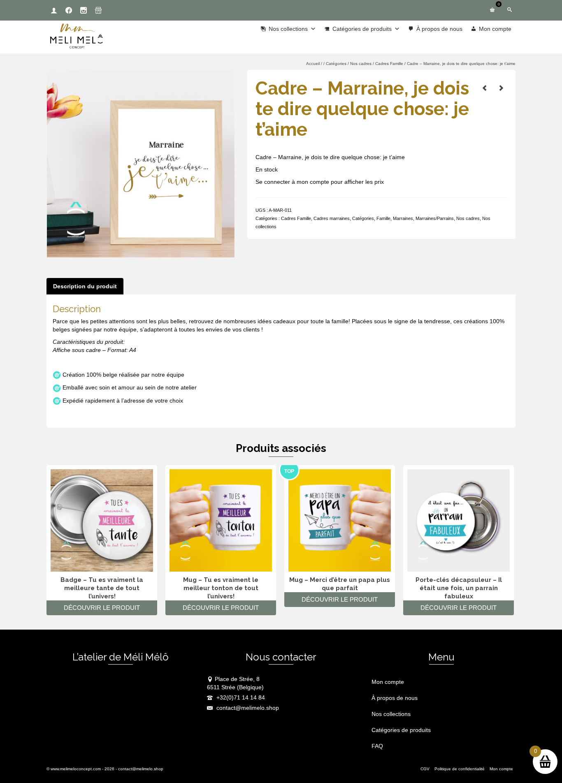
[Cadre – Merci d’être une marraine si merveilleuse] (484, 88)
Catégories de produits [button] (362, 28)
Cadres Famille (296, 218)
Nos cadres (468, 218)
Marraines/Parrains (435, 218)
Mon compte (495, 28)
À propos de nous (439, 28)
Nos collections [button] (288, 28)
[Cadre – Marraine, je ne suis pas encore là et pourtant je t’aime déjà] (501, 88)
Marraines (403, 218)
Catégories (363, 218)
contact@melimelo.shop (247, 707)
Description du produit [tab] (85, 286)
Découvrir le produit (102, 607)
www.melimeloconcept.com (76, 769)
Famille (383, 218)
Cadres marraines (332, 218)
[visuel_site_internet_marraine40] (141, 163)
